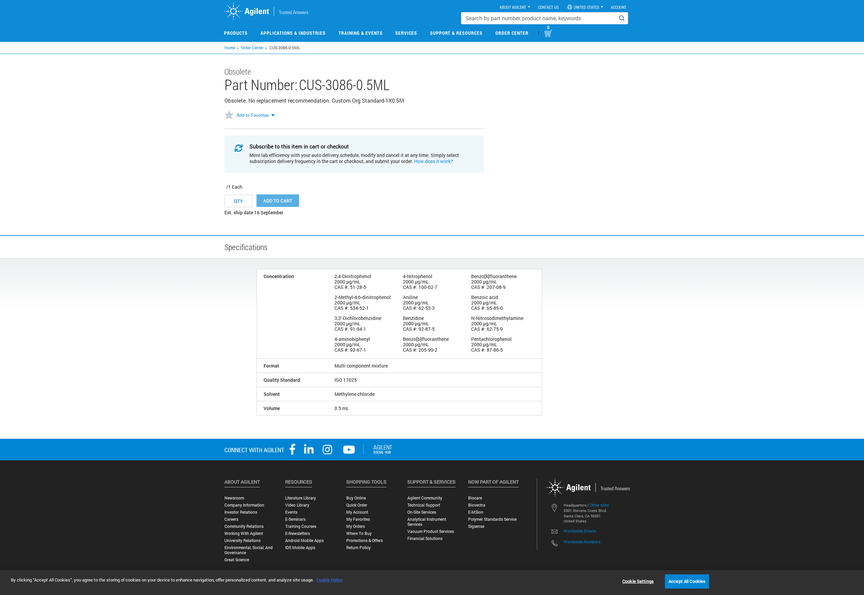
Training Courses (300, 526)
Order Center (512, 33)
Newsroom (234, 498)
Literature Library (300, 498)
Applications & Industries (293, 33)
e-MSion (475, 512)
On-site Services (421, 512)
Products (236, 33)
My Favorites (358, 519)
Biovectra (476, 505)
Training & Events (361, 33)
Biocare (475, 498)
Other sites (599, 505)
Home (229, 47)
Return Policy (358, 547)
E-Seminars (295, 519)
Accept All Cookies (687, 581)
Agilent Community (424, 498)
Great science (236, 559)
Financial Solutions (424, 538)
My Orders (355, 526)
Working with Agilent (243, 533)
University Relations (242, 540)
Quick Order (356, 505)
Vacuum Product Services (430, 531)
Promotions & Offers (364, 540)
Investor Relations (240, 512)
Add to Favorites (253, 115)
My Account (357, 512)
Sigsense (476, 526)
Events (291, 512)
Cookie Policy (330, 580)
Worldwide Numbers (582, 541)
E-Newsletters (297, 533)
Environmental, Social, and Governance (248, 550)
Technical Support (423, 505)
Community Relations (244, 526)
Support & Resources (456, 33)
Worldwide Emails (580, 531)
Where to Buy (359, 533)
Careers (231, 519)
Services (406, 33)
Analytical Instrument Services (426, 522)
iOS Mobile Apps (300, 547)
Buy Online (356, 498)
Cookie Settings (638, 581)
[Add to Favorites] (228, 115)
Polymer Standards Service (492, 519)
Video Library (297, 505)
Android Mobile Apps (304, 540)
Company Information (244, 505)
